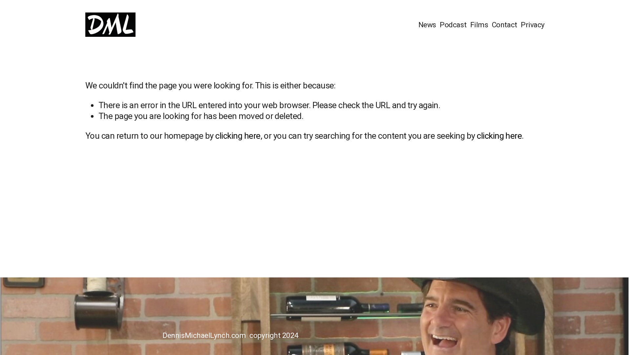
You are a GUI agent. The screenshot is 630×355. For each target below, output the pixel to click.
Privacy (533, 24)
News (427, 24)
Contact (504, 24)
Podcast (453, 24)
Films (479, 24)
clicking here (237, 136)
